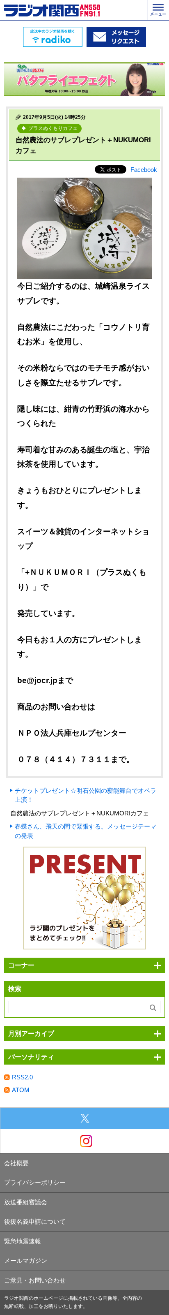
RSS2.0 (22, 1077)
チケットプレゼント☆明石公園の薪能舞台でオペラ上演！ (85, 795)
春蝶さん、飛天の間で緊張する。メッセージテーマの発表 (85, 831)
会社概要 (16, 1163)
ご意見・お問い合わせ (35, 1280)
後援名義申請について (35, 1221)
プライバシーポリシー (35, 1182)
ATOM (21, 1089)
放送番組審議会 (25, 1202)
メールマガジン (25, 1260)
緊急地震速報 (22, 1241)
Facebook (143, 169)
